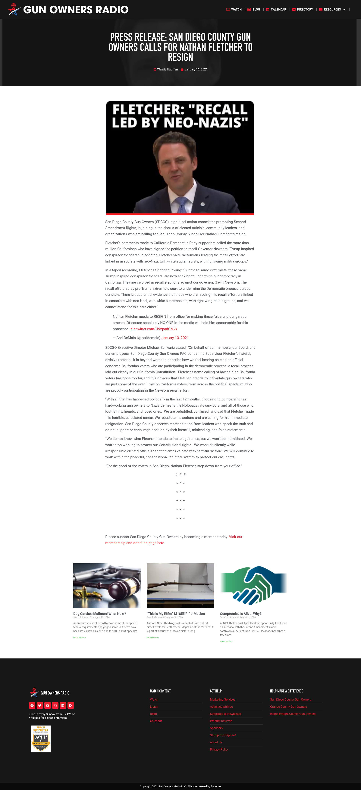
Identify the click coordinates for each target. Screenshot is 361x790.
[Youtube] (47, 705)
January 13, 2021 (175, 338)
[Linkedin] (63, 705)
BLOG (256, 9)
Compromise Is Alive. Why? (240, 614)
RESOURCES (332, 9)
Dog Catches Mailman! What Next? (99, 614)
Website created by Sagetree (204, 786)
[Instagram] (55, 705)
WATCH (236, 9)
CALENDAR (278, 9)
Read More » (79, 637)
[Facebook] (32, 705)
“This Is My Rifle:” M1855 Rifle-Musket (176, 614)
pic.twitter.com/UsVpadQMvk (153, 329)
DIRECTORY (305, 9)
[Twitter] (40, 705)
